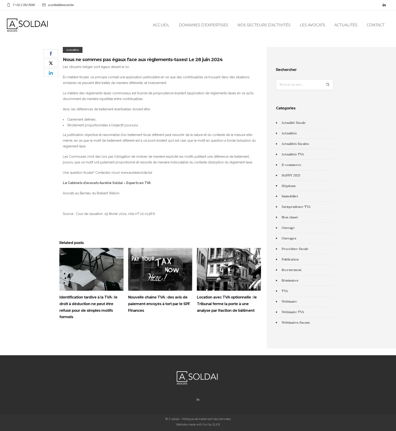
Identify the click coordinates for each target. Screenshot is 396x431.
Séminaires (290, 280)
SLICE (216, 424)
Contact (376, 25)
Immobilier (290, 196)
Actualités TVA (293, 154)
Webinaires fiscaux (296, 322)
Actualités (346, 25)
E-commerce (291, 165)
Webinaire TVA (293, 312)
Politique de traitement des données (206, 419)
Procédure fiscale (295, 249)
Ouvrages (289, 238)
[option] (91, 285)
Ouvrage (288, 228)
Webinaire (289, 301)
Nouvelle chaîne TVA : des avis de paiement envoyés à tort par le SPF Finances (159, 304)
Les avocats (312, 25)
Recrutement (292, 270)
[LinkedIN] (384, 5)
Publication (290, 259)
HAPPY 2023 (291, 175)
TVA (285, 291)
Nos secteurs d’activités (264, 25)
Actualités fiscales (295, 144)
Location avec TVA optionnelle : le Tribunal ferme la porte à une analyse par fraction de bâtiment (227, 304)
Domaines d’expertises (203, 25)
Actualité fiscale (294, 123)
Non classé (290, 217)
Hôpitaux (289, 186)
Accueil (161, 25)
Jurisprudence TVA (296, 207)
